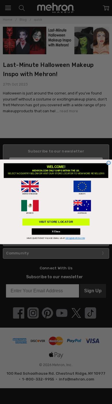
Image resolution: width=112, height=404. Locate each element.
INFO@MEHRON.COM (75, 238)
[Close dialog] (109, 163)
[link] (30, 188)
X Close (56, 231)
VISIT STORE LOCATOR (56, 222)
